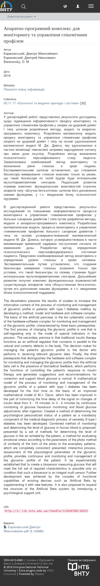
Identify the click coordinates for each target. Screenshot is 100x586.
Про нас (47, 563)
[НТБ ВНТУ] (79, 569)
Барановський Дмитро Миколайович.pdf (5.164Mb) (24, 529)
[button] (65, 6)
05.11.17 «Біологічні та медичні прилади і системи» (41, 103)
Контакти (33, 563)
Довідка (19, 563)
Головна (30, 560)
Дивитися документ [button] (20, 16)
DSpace (39, 574)
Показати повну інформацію (24, 89)
